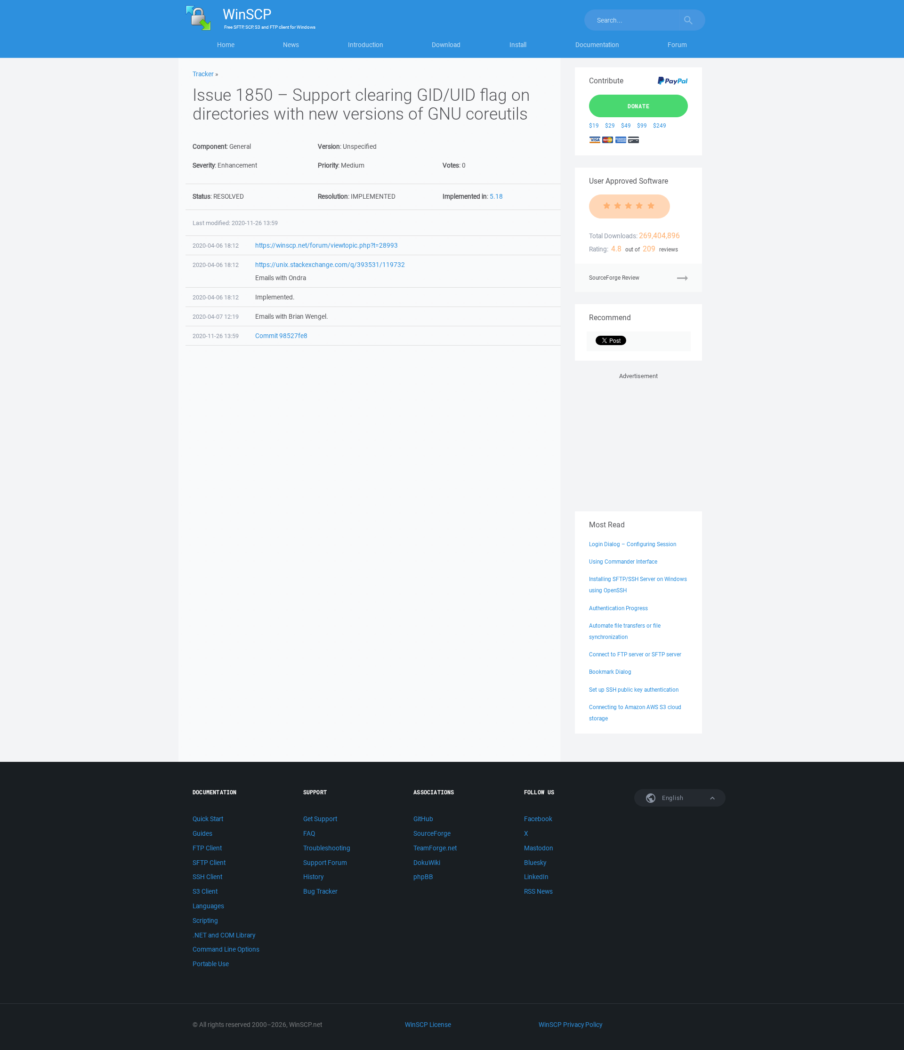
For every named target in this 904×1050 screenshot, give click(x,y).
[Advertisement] (638, 440)
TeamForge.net (435, 848)
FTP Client (207, 848)
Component (209, 146)
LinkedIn (536, 876)
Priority (328, 165)
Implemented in (465, 196)
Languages (208, 906)
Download (446, 44)
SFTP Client (209, 862)
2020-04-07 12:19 (216, 317)
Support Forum (325, 862)
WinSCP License (428, 1024)
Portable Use (211, 964)
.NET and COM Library (224, 935)
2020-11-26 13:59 (216, 336)
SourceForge (432, 833)
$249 (659, 125)
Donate (639, 106)
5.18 (496, 196)
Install (517, 44)
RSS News (538, 891)
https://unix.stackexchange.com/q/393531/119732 (330, 264)
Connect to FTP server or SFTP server (635, 654)
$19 (594, 125)
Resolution (333, 196)
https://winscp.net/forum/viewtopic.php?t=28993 (326, 245)
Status (201, 196)
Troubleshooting (326, 848)
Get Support (320, 819)
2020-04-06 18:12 (216, 246)
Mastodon (538, 848)
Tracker (203, 74)
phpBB (423, 876)
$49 (626, 125)
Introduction (365, 44)
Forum (677, 44)
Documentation (597, 44)
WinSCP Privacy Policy (570, 1024)
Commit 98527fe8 (281, 335)
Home (225, 44)
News (291, 44)
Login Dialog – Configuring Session (632, 544)
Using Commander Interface (623, 561)
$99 (642, 125)
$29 (610, 125)
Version (329, 146)
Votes (451, 165)
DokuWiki (426, 862)
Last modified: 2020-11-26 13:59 (235, 223)
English (672, 798)
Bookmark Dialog (610, 671)
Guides (202, 833)
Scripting (205, 920)
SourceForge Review (614, 277)
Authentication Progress (618, 608)
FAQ (309, 833)
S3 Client (205, 891)
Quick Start (208, 819)
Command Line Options (226, 949)
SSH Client (207, 876)
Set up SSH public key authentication (633, 689)
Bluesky (535, 862)
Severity (204, 165)
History (313, 876)
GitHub (423, 819)
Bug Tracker (320, 891)
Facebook (538, 819)
